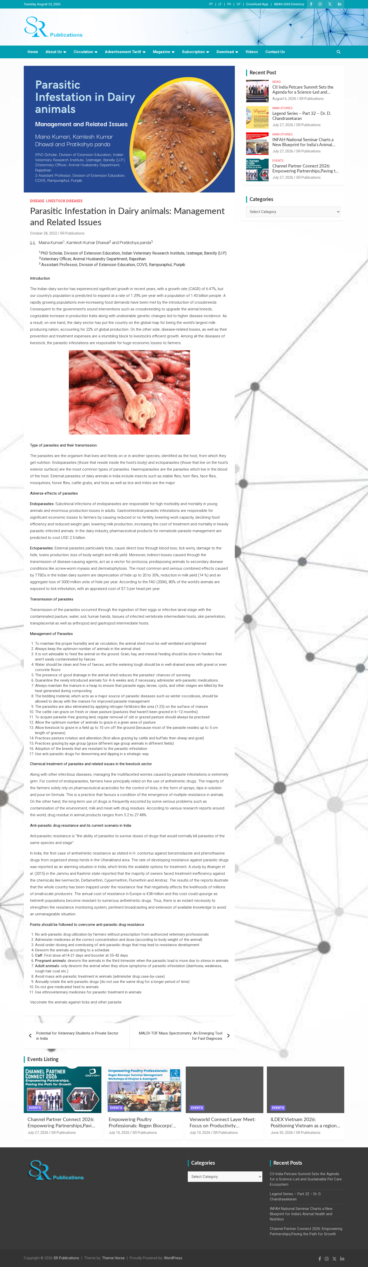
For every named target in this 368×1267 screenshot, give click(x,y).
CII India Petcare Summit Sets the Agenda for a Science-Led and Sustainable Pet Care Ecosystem (302, 92)
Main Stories (282, 108)
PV (229, 4)
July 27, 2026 (282, 125)
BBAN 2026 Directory (289, 4)
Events (277, 160)
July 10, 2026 (119, 1133)
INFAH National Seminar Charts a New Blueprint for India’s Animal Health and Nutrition (302, 145)
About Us (54, 52)
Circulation (83, 52)
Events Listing (43, 1059)
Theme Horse (113, 1258)
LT (220, 4)
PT (211, 4)
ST (239, 4)
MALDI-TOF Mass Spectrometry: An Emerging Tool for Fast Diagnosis (180, 1036)
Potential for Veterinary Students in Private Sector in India (77, 1036)
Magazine (161, 52)
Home (33, 52)
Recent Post (263, 72)
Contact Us (275, 52)
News (276, 82)
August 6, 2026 (284, 99)
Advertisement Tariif (123, 52)
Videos (252, 52)
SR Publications (72, 233)
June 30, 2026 (282, 1133)
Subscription (193, 52)
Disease (37, 201)
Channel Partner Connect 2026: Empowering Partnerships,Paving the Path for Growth (306, 171)
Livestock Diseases (64, 201)
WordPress (173, 1258)
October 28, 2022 (43, 233)
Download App (257, 4)
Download (225, 52)
